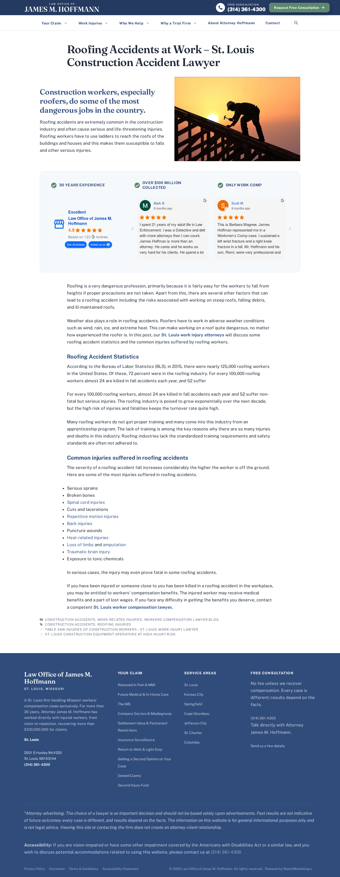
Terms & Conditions (83, 869)
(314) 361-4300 (37, 765)
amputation (114, 544)
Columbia (192, 742)
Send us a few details (268, 746)
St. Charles (193, 733)
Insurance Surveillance (136, 740)
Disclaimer (57, 869)
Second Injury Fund (133, 785)
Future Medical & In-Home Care (143, 694)
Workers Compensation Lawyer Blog (181, 620)
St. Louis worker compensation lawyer (132, 607)
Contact (273, 23)
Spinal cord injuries (86, 502)
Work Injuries (90, 23)
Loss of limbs (80, 544)
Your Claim (51, 23)
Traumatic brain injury (88, 551)
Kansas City (193, 694)
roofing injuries (114, 624)
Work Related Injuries (119, 620)
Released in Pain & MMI (136, 685)
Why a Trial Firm (176, 23)
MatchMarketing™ (297, 869)
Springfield (193, 704)
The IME (124, 704)
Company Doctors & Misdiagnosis (145, 714)
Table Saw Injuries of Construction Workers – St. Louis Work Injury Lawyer (121, 629)
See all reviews (76, 244)
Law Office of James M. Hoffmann (90, 221)
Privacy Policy (34, 869)
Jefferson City (195, 723)
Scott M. (238, 203)
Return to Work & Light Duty (140, 749)
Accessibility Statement (120, 869)
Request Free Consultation (296, 8)
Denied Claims (129, 776)
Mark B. (159, 203)
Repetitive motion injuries (93, 516)
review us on (98, 244)
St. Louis (191, 685)
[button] (296, 23)
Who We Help (131, 23)
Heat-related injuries (87, 537)
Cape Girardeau (196, 714)
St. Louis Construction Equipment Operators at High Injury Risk (110, 634)
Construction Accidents (70, 620)
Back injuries (79, 523)
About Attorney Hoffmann (231, 23)
